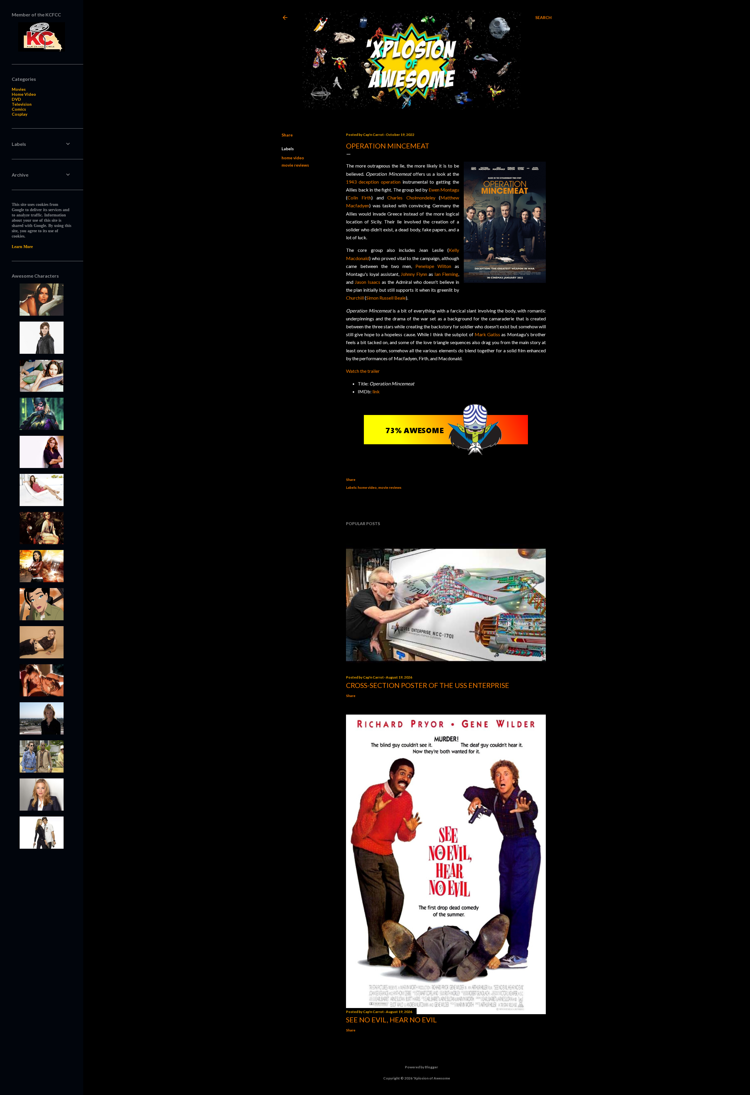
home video (293, 157)
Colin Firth (359, 197)
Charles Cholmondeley (411, 197)
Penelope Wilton (433, 266)
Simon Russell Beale (386, 297)
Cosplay (19, 114)
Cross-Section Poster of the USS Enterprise (427, 685)
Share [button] (287, 134)
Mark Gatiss (487, 334)
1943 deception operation (373, 182)
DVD (16, 99)
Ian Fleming (446, 274)
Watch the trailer (363, 371)
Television (22, 104)
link (376, 391)
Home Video (24, 94)
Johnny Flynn (414, 274)
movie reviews (295, 165)
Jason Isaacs (367, 282)
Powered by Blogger (421, 1067)
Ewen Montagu (444, 189)
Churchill (355, 297)
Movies (19, 89)
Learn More (22, 247)
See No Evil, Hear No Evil (391, 1019)
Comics (19, 109)
